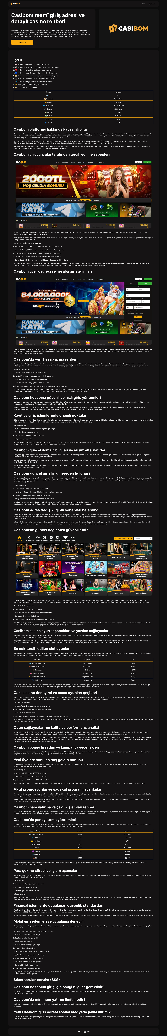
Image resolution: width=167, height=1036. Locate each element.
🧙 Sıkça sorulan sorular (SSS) (26, 87)
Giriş (143, 4)
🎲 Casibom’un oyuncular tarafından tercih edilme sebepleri (37, 67)
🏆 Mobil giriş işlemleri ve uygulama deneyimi (31, 85)
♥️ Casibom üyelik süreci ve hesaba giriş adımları (33, 70)
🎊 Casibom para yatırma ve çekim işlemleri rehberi (34, 82)
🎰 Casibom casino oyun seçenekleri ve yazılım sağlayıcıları (37, 76)
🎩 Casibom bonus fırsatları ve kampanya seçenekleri (34, 79)
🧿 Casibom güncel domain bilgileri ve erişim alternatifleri (36, 73)
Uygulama (152, 4)
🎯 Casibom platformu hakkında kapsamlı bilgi (32, 64)
